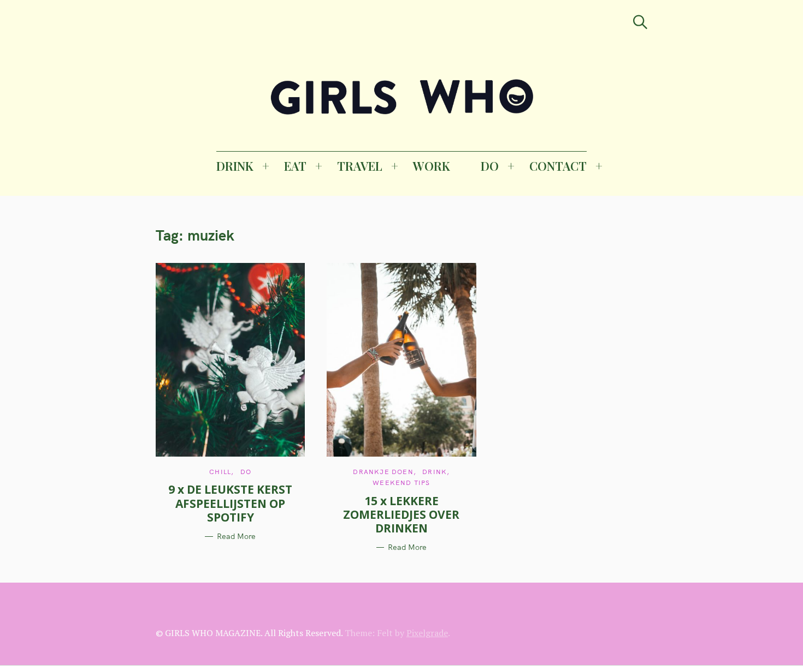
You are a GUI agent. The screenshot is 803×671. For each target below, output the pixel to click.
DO (490, 166)
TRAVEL (359, 166)
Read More (236, 536)
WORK (431, 166)
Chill (220, 472)
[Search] (640, 22)
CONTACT (558, 166)
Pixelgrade (427, 633)
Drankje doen (383, 472)
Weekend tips (401, 482)
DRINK (234, 166)
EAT (295, 166)
